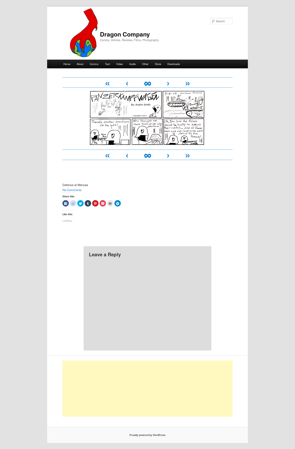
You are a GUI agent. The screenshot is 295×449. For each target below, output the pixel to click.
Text (107, 64)
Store (158, 64)
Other (145, 64)
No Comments (72, 190)
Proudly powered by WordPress (147, 435)
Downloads (173, 64)
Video (119, 64)
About (80, 64)
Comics (94, 64)
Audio (132, 64)
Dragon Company (125, 34)
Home (66, 64)
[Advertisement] (147, 388)
